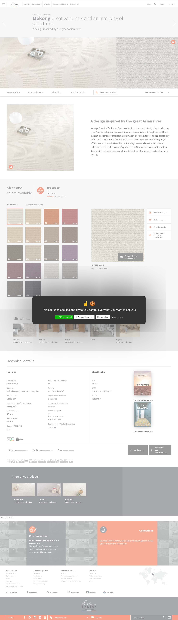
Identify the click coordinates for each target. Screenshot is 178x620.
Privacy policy (117, 317)
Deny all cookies (85, 317)
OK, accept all (65, 317)
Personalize (102, 317)
